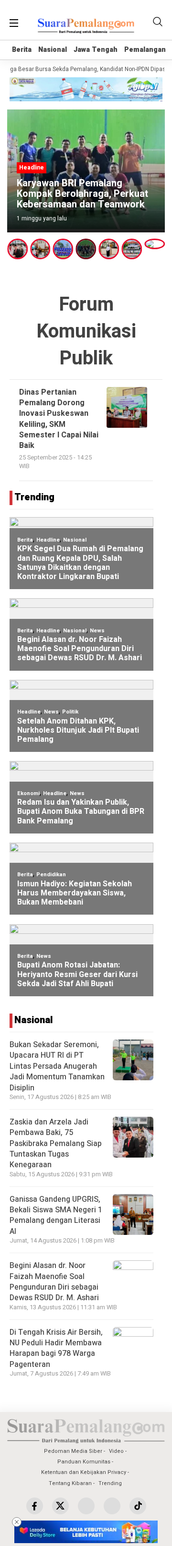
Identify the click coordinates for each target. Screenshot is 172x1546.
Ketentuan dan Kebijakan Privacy (83, 1472)
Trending (110, 1483)
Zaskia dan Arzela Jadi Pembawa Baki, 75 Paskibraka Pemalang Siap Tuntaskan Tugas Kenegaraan (56, 1143)
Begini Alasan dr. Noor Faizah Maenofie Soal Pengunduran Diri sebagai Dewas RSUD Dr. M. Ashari (54, 1282)
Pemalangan (145, 50)
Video (116, 1451)
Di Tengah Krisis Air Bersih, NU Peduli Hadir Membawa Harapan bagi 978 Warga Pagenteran (56, 1348)
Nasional (52, 50)
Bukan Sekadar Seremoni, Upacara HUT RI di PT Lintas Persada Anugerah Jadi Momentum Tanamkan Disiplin (57, 1066)
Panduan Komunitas (83, 1461)
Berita (22, 50)
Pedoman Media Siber (73, 1451)
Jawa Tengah (96, 50)
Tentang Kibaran (70, 1483)
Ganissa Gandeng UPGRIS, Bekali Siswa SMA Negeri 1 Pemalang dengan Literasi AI (56, 1215)
